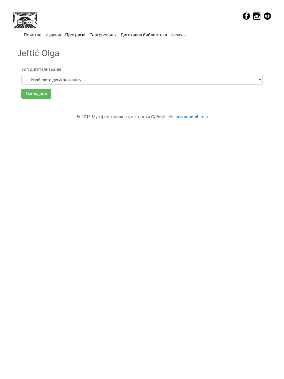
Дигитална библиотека (144, 34)
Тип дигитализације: (42, 69)
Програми (75, 34)
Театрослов (101, 34)
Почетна (33, 34)
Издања (53, 34)
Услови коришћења (188, 116)
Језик (176, 34)
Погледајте (36, 93)
